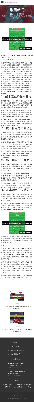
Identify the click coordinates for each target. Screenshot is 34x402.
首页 (12, 14)
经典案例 (19, 384)
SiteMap (28, 387)
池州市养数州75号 (16, 354)
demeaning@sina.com (18, 350)
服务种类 (7, 387)
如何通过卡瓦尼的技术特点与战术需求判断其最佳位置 (17, 330)
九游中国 (25, 398)
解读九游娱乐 (9, 384)
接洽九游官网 (18, 387)
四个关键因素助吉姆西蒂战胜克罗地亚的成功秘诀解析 (17, 307)
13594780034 (16, 347)
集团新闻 (20, 14)
